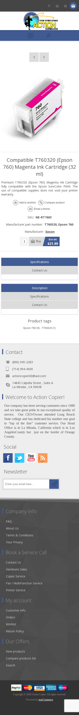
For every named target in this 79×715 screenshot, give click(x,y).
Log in (57, 5)
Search (10, 665)
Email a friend (42, 208)
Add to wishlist (27, 202)
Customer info (15, 610)
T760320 (47, 328)
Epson (50, 232)
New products (15, 651)
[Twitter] (19, 458)
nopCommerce (46, 699)
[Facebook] (8, 458)
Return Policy (15, 631)
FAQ (9, 521)
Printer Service (15, 590)
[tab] (39, 262)
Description (39, 288)
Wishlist (11, 624)
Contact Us (39, 270)
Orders (10, 617)
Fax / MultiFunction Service (24, 583)
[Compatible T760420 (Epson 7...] (44, 57)
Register (49, 5)
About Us (12, 528)
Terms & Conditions (19, 535)
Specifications (39, 262)
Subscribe (54, 484)
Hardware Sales (16, 569)
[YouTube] (31, 458)
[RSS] (42, 458)
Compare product (54, 202)
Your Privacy (14, 542)
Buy (38, 241)
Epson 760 (29, 328)
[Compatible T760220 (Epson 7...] (34, 57)
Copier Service (15, 576)
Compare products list (21, 658)
